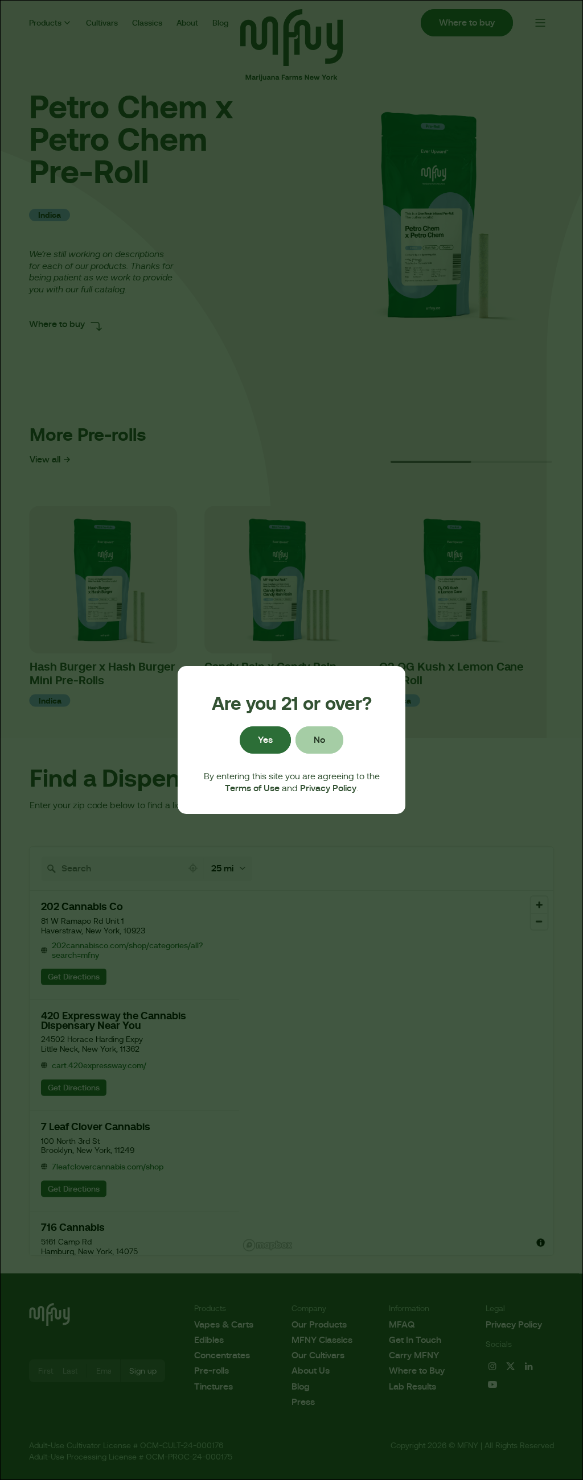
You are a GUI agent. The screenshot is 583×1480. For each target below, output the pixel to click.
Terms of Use (252, 788)
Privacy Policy (328, 788)
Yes (265, 739)
